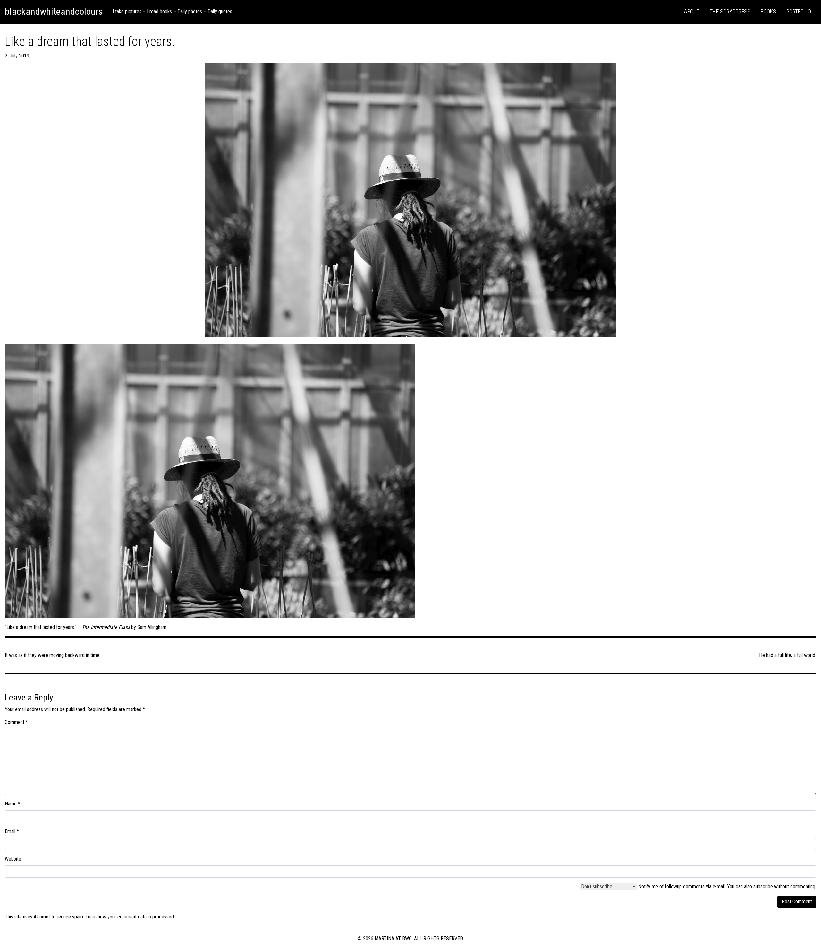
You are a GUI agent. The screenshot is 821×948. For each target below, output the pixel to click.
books (768, 11)
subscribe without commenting (784, 886)
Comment (16, 722)
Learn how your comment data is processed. (130, 917)
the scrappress (730, 11)
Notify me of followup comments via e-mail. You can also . (726, 886)
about (691, 11)
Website (13, 859)
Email (12, 831)
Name (12, 804)
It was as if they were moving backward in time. (52, 655)
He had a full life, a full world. (787, 655)
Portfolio (798, 11)
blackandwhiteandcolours (54, 11)
